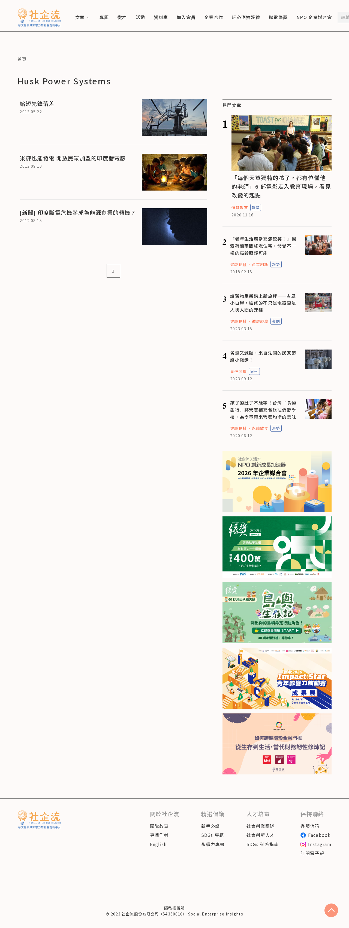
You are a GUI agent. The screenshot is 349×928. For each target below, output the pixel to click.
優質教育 (239, 207)
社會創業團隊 (260, 826)
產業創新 (260, 264)
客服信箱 (309, 826)
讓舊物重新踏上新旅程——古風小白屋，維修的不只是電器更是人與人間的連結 (263, 303)
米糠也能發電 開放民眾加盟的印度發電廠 (73, 158)
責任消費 (238, 371)
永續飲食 (260, 428)
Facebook (319, 835)
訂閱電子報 (312, 853)
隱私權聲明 (174, 908)
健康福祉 (238, 264)
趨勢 (256, 207)
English (158, 844)
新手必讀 (210, 826)
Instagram (320, 844)
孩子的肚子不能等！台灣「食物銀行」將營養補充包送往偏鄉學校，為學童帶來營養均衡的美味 (263, 409)
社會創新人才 (260, 835)
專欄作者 (159, 835)
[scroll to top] (331, 910)
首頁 (22, 59)
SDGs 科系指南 (262, 844)
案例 (276, 321)
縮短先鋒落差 (37, 104)
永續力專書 (213, 844)
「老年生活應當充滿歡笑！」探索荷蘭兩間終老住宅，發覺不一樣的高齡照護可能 (263, 245)
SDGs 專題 (212, 835)
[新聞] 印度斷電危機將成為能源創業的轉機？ (78, 212)
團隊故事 (159, 826)
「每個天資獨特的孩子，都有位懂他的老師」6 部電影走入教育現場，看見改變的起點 (281, 186)
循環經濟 (260, 321)
